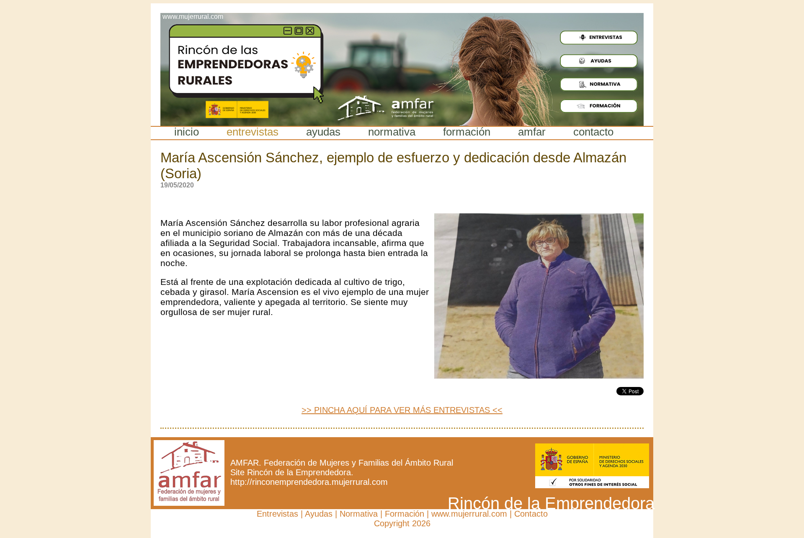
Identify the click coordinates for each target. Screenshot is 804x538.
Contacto (531, 513)
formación (466, 132)
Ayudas (318, 513)
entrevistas (252, 132)
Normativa (359, 513)
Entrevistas (277, 513)
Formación (404, 513)
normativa (391, 132)
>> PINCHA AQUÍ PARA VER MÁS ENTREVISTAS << (402, 410)
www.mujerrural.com (469, 513)
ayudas (323, 132)
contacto (593, 132)
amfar (532, 132)
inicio (186, 132)
